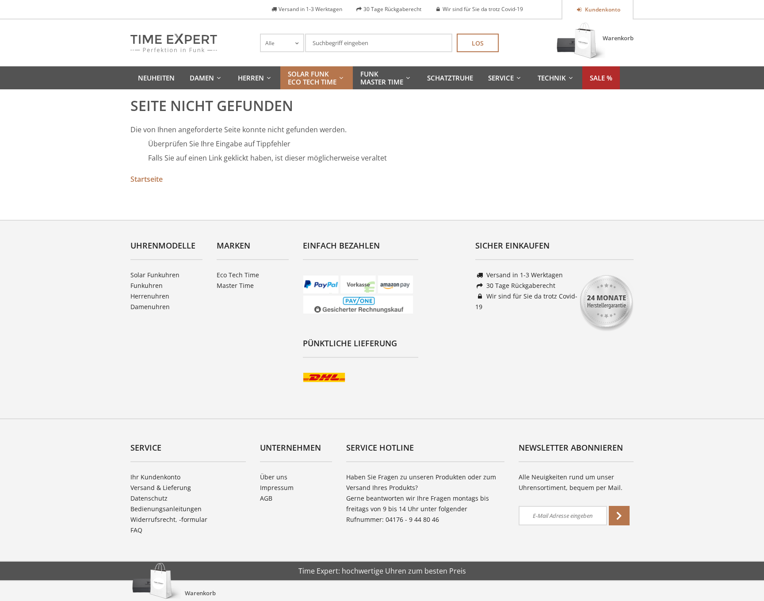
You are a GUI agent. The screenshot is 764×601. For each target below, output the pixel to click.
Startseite (146, 179)
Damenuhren (150, 306)
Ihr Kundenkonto (155, 477)
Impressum (277, 487)
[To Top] (742, 568)
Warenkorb (618, 38)
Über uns (273, 477)
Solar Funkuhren (155, 275)
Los (478, 43)
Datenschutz (149, 498)
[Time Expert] (173, 43)
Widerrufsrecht (153, 519)
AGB (266, 498)
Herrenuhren (149, 296)
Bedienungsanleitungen (166, 509)
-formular (193, 519)
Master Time (235, 285)
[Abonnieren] (619, 515)
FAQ (136, 530)
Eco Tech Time (238, 275)
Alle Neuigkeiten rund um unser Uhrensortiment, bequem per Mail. (571, 482)
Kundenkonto (602, 9)
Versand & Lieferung (160, 487)
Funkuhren (146, 285)
